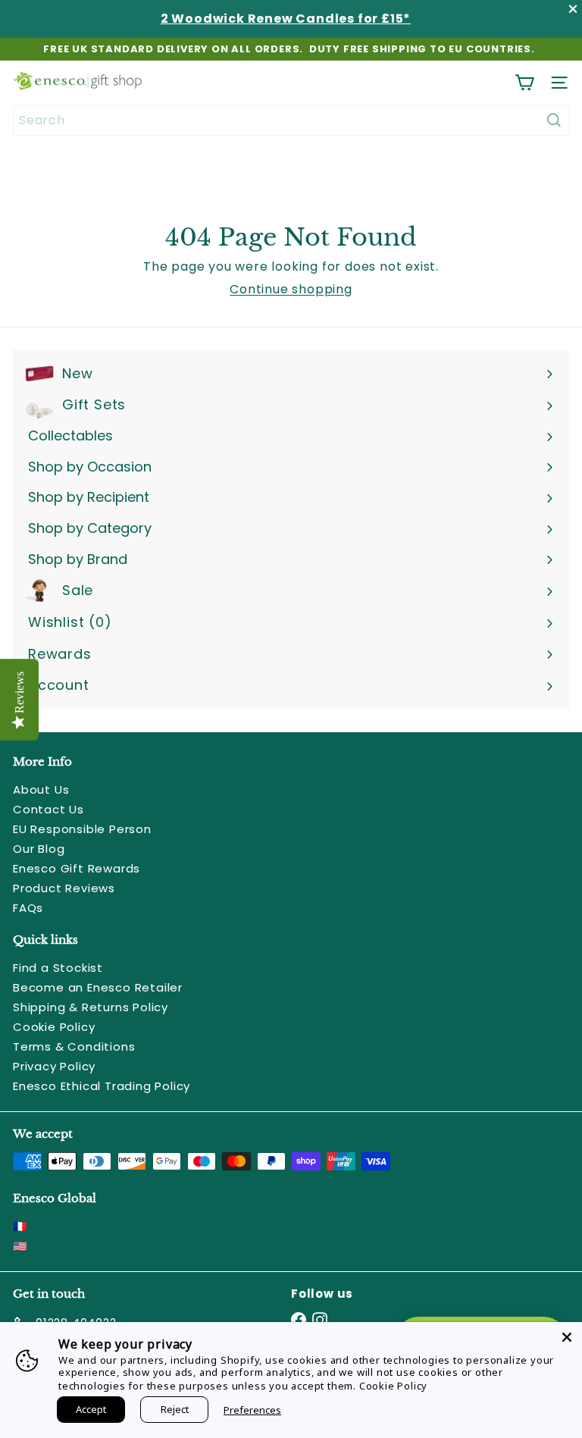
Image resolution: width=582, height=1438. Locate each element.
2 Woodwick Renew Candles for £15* (286, 18)
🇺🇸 (20, 1246)
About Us (41, 789)
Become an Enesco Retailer (98, 987)
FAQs (28, 908)
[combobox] (291, 120)
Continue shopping (291, 289)
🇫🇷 (20, 1226)
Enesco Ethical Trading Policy (101, 1086)
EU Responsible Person (82, 829)
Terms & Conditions (74, 1046)
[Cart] (524, 83)
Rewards (60, 653)
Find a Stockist (58, 968)
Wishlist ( (66, 621)
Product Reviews (64, 888)
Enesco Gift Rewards (76, 868)
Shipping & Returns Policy (90, 1007)
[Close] (566, 1337)
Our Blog (38, 849)
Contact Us (48, 809)
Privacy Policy (54, 1066)
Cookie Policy (54, 1027)
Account (58, 684)
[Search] (554, 120)
